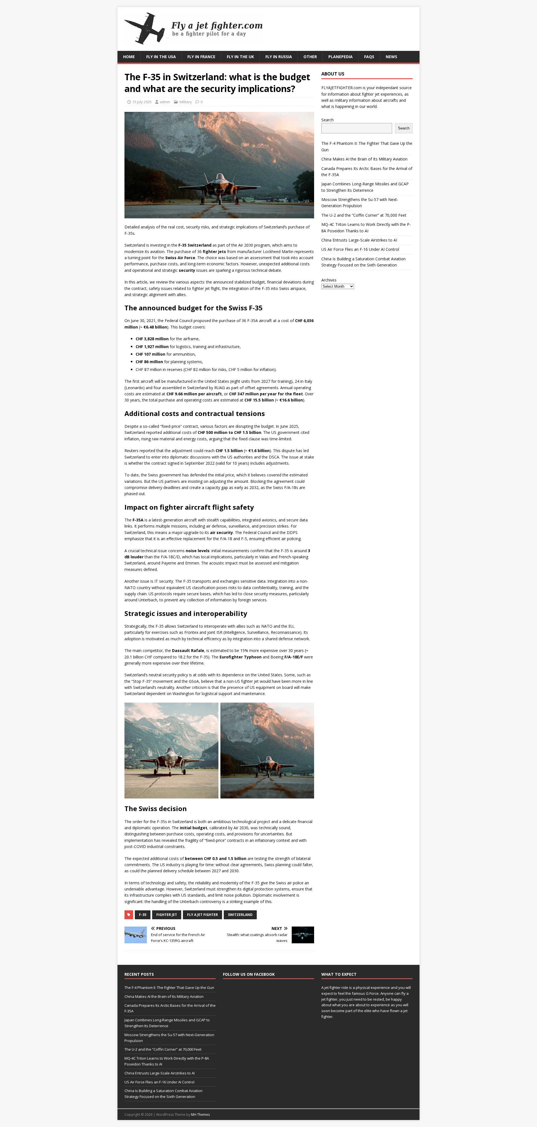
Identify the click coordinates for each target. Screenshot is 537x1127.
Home (129, 56)
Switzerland (240, 914)
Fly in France (201, 56)
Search (327, 119)
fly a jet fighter (202, 914)
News (391, 56)
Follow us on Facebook (249, 974)
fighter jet (166, 914)
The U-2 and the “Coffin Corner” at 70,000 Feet (363, 215)
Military (186, 101)
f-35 (142, 914)
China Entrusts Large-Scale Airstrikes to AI (359, 240)
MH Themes (200, 1114)
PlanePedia (340, 56)
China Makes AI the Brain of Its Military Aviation (364, 159)
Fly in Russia (278, 56)
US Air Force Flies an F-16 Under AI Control (360, 249)
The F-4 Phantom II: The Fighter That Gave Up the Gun (169, 987)
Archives (328, 280)
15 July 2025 (142, 101)
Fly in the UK (240, 56)
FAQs (369, 56)
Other (310, 56)
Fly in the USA (161, 56)
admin (165, 101)
